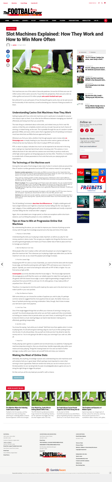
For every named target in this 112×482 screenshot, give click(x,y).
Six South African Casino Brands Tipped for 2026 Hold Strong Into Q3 (68, 408)
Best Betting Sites (80, 465)
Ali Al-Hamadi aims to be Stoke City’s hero (94, 86)
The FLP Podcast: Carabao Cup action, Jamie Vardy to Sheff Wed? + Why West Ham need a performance (94, 58)
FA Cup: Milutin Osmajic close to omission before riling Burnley (95, 107)
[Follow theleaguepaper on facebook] (99, 3)
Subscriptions (74, 20)
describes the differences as (42, 203)
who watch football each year (51, 96)
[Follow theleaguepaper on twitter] (102, 3)
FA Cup (33, 20)
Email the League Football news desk (13, 446)
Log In (96, 20)
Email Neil (42, 451)
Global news (79, 463)
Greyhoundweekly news (82, 458)
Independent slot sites (81, 454)
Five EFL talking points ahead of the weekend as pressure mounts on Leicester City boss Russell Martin (95, 68)
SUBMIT (84, 157)
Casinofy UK (34, 3)
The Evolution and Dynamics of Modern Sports (91, 408)
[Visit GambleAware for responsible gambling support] (58, 470)
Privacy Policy (79, 445)
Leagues (25, 20)
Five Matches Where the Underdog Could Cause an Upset (16, 408)
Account (6, 3)
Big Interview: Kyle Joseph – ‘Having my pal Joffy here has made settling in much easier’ (94, 96)
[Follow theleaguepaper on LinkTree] (105, 3)
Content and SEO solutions (82, 460)
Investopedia (16, 273)
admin (15, 45)
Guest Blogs (24, 3)
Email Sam (6, 450)
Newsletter (86, 20)
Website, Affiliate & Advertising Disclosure (86, 447)
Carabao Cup (43, 20)
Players (62, 20)
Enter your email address (88, 146)
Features (16, 20)
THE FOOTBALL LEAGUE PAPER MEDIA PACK (51, 442)
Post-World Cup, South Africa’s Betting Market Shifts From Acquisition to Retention (41, 408)
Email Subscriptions (81, 436)
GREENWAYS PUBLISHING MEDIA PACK (50, 444)
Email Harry (6, 455)
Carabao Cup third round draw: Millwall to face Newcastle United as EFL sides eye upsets (95, 79)
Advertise (14, 3)
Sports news (79, 456)
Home (7, 20)
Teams (54, 20)
